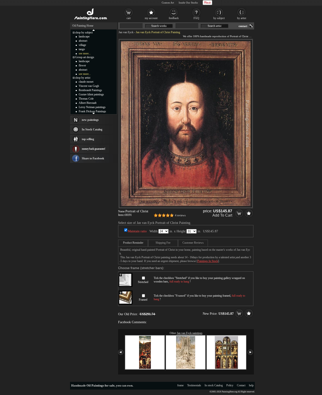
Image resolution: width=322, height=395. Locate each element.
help (251, 385)
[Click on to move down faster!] (93, 113)
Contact (241, 385)
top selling (88, 139)
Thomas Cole (86, 98)
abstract (83, 40)
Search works (159, 26)
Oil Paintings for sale (101, 385)
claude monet (86, 81)
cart (129, 18)
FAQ (196, 18)
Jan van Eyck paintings (189, 333)
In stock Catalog (214, 385)
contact (243, 26)
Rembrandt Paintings (90, 90)
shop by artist (82, 77)
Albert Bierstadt (87, 103)
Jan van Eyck (126, 32)
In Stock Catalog (92, 129)
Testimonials (194, 385)
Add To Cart (222, 215)
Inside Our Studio (188, 2)
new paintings (90, 119)
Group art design (84, 57)
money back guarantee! (93, 148)
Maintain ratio (137, 231)
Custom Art (168, 2)
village (82, 45)
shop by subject (84, 32)
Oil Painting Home (82, 25)
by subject (219, 18)
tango (82, 49)
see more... (85, 53)
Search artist (214, 26)
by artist (241, 18)
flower (82, 65)
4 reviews (180, 215)
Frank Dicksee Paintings (92, 111)
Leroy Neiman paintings (92, 107)
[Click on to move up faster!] (93, 30)
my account (151, 18)
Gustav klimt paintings (91, 94)
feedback (174, 18)
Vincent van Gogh (89, 86)
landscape (84, 36)
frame (180, 385)
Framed (143, 299)
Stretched (143, 282)
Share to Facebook (93, 158)
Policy (229, 385)
